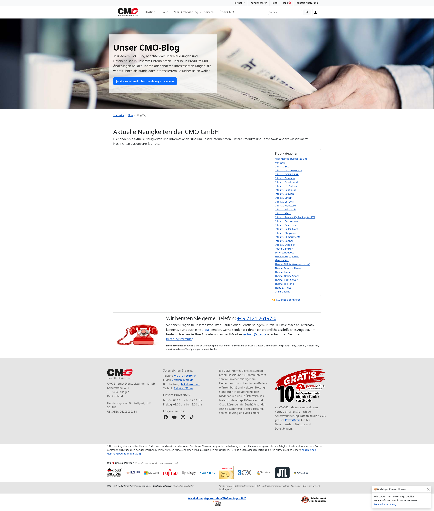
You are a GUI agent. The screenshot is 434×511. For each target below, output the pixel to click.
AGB (258, 486)
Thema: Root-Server (286, 279)
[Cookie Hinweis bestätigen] (428, 489)
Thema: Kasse (283, 272)
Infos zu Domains (285, 178)
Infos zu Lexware (284, 193)
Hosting (150, 12)
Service (209, 12)
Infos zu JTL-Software (287, 186)
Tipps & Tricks (283, 287)
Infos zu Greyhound (286, 182)
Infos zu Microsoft (285, 209)
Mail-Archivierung (186, 12)
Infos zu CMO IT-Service (288, 170)
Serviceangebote (284, 252)
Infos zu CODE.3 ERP (287, 174)
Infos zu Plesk (283, 213)
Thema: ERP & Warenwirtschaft (292, 264)
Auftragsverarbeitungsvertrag (275, 486)
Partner (238, 2)
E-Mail (206, 330)
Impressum (296, 486)
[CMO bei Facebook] (165, 417)
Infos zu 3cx (282, 166)
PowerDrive (292, 420)
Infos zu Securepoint (287, 221)
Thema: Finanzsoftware (288, 268)
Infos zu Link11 (283, 197)
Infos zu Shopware (285, 233)
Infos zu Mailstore (285, 205)
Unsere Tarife (282, 291)
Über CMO (227, 12)
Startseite (118, 115)
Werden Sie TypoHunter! (183, 486)
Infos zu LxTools (284, 201)
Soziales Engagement (287, 256)
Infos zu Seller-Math (286, 229)
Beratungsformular (179, 339)
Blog (275, 2)
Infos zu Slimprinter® (287, 237)
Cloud (165, 12)
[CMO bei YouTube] (174, 417)
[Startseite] (128, 12)
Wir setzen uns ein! (311, 486)
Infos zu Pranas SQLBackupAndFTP (295, 217)
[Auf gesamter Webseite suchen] (307, 12)
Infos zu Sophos (284, 240)
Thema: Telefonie (284, 283)
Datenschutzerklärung (385, 504)
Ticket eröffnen (190, 384)
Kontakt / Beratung (307, 2)
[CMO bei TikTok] (191, 417)
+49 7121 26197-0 (256, 318)
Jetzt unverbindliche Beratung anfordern (145, 81)
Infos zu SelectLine (286, 225)
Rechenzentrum (284, 248)
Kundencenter (259, 2)
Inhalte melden (226, 486)
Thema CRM (282, 260)
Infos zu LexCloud (285, 190)
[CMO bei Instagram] (183, 417)
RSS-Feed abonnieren (288, 299)
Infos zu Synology (285, 244)
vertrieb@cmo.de (254, 334)
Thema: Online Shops (287, 276)
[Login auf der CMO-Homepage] (315, 12)
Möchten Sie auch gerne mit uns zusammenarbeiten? (156, 463)
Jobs (286, 2)
